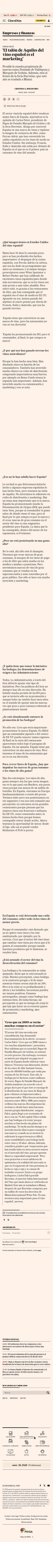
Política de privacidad (13, 1519)
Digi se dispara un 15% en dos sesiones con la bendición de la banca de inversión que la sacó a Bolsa (26, 1363)
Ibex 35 (6, 15)
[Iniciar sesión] (48, 20)
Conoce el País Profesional (26, 1465)
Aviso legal (15, 1516)
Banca (5, 40)
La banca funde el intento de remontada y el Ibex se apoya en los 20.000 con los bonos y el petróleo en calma (25, 1372)
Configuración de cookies (39, 1516)
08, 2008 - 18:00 (26, 92)
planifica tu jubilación (10, 1446)
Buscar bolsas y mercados (15, 1386)
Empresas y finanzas (19, 33)
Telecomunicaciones (17, 40)
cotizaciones (10, 1455)
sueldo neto (42, 1437)
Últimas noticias (11, 1339)
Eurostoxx (14, 1398)
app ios (26, 1455)
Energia (29, 40)
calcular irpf (10, 1437)
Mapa (32, 1519)
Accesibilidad (25, 1519)
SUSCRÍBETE (40, 21)
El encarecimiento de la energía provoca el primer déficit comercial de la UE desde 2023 (24, 1355)
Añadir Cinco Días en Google (16, 106)
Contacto (8, 1516)
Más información (8, 1244)
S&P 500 (23, 15)
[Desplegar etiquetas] (48, 1232)
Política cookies (24, 1516)
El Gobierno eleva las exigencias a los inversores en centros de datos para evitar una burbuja (23, 1346)
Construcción (39, 40)
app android (42, 1455)
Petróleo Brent (42, 15)
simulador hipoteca (26, 1437)
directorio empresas (42, 1446)
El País (47, 26)
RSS (36, 1519)
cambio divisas (26, 1446)
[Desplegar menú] (4, 21)
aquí (39, 1250)
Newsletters (42, 1519)
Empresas (6, 1233)
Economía (16, 1233)
